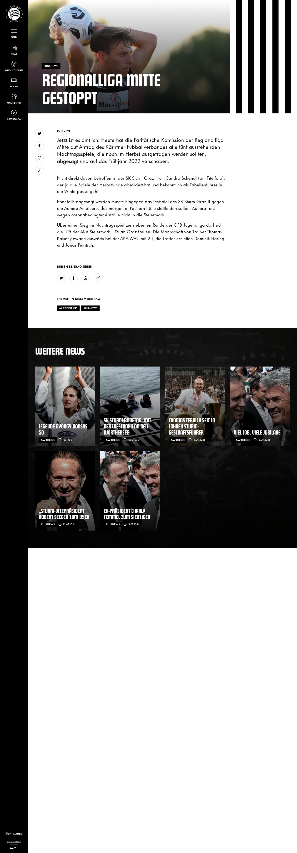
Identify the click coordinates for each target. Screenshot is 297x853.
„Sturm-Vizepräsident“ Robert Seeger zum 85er (64, 513)
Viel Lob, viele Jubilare (257, 432)
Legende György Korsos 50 (63, 429)
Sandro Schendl (181, 177)
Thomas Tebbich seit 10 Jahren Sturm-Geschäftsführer (192, 426)
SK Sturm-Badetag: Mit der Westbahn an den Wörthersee (127, 426)
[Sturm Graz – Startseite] (14, 14)
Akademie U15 (68, 308)
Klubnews (90, 308)
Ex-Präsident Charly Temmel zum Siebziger (127, 513)
